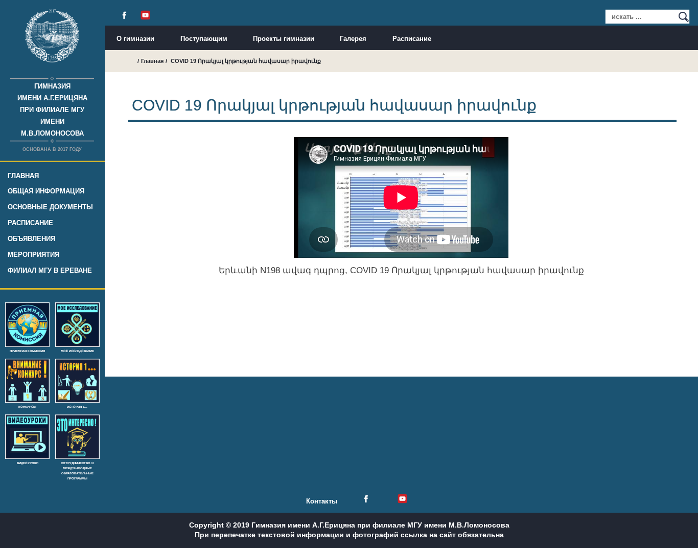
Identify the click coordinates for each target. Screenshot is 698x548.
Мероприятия (33, 254)
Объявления (31, 239)
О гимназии (135, 38)
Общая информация (46, 191)
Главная (23, 176)
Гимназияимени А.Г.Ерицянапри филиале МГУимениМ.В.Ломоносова (52, 109)
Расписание (30, 223)
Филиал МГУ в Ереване (50, 270)
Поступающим (203, 38)
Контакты (321, 501)
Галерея (353, 38)
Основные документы (50, 207)
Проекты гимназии (283, 38)
